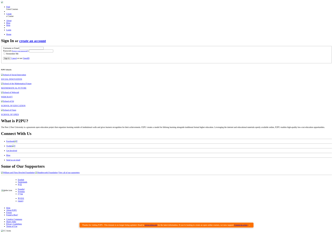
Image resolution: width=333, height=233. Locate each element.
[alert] (166, 225)
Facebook (10, 141)
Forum (9, 212)
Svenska (21, 191)
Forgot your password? (20, 51)
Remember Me (12, 54)
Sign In (6, 58)
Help (8, 25)
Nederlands (22, 182)
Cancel (14, 58)
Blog (8, 23)
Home (8, 34)
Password (16, 51)
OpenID (26, 58)
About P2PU (11, 210)
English (21, 180)
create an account (32, 41)
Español (21, 189)
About (8, 20)
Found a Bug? (12, 215)
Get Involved (11, 150)
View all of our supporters (69, 172)
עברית (20, 194)
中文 (20, 184)
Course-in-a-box (241, 225)
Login (8, 30)
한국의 (21, 198)
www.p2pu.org (151, 225)
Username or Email (11, 48)
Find (8, 7)
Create (9, 14)
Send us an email (13, 160)
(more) (20, 201)
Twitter (9, 146)
